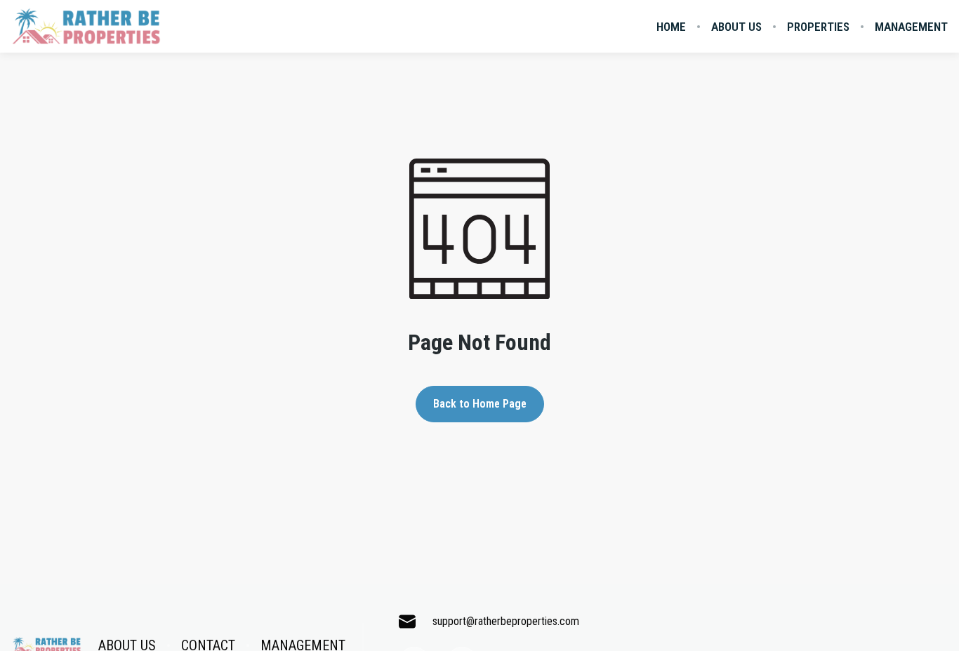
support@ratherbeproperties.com (505, 621)
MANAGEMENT (911, 27)
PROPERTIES (818, 27)
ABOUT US (736, 27)
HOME (671, 27)
